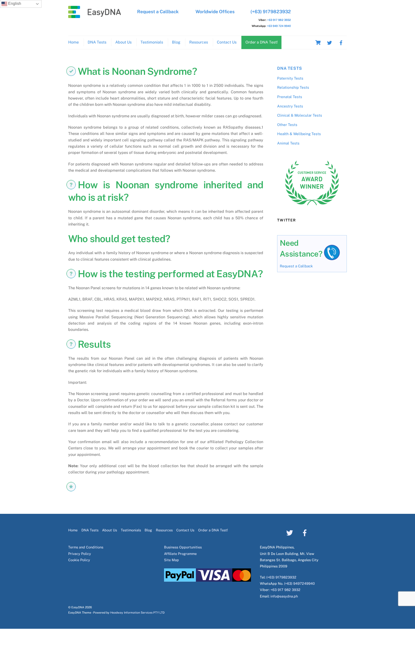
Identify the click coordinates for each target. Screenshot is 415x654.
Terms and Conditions (85, 547)
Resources (198, 42)
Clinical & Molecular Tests (299, 115)
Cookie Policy (79, 560)
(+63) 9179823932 (270, 11)
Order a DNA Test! (261, 42)
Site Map (171, 560)
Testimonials (151, 42)
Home (73, 42)
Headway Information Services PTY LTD (137, 612)
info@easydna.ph (284, 596)
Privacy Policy (79, 554)
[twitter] (329, 42)
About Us (123, 42)
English (14, 3)
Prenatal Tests (289, 97)
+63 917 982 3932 (279, 20)
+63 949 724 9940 (279, 26)
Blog (176, 42)
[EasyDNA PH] (94, 15)
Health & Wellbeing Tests (299, 134)
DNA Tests (97, 42)
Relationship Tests (293, 87)
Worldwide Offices (215, 11)
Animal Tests (288, 143)
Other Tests (287, 125)
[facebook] (341, 42)
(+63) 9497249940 (299, 583)
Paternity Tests (290, 78)
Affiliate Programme (180, 554)
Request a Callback (158, 11)
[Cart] (318, 42)
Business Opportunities (183, 547)
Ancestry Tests (290, 106)
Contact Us (227, 42)
